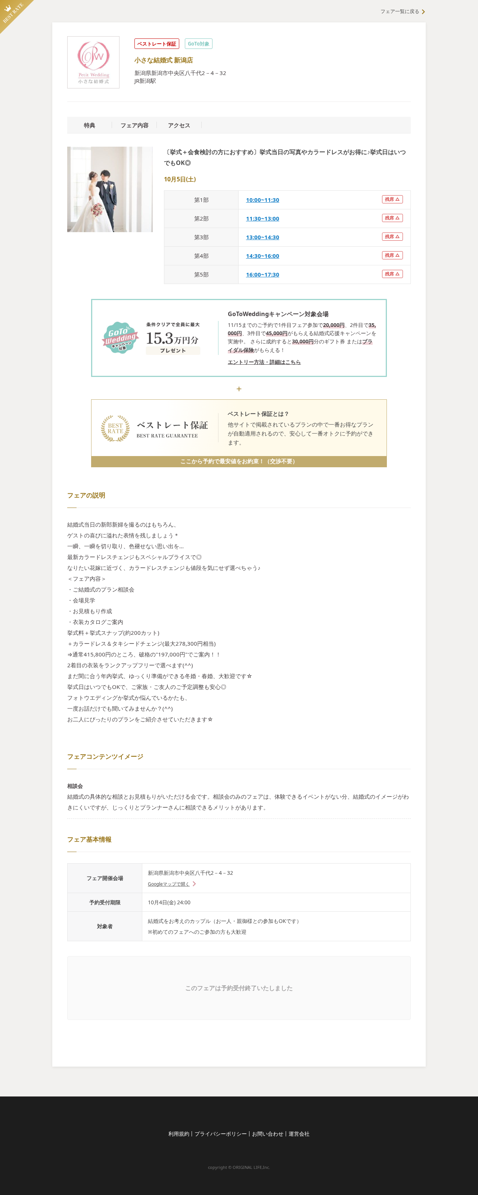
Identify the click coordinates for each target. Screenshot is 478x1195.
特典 (89, 125)
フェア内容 (135, 125)
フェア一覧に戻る (400, 11)
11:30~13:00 (262, 218)
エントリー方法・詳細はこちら (264, 361)
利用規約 (178, 1133)
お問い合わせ (267, 1133)
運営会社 (299, 1133)
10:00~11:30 (262, 199)
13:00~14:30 (262, 237)
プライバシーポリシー (221, 1133)
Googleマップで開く (169, 884)
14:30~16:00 (262, 255)
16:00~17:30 (262, 274)
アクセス (179, 125)
